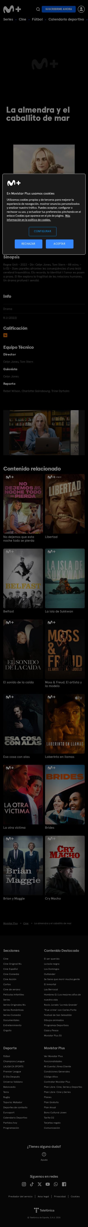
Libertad (51, 537)
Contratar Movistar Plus (57, 1081)
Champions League (14, 1061)
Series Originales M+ (14, 1004)
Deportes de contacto (15, 1107)
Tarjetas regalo (52, 1122)
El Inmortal (50, 984)
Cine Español (10, 969)
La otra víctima (14, 828)
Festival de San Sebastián (58, 1015)
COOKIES (75, 1196)
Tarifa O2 (49, 1117)
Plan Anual (50, 1107)
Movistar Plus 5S (53, 1035)
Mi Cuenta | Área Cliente (57, 1066)
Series (8, 19)
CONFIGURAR (42, 231)
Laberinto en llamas (59, 757)
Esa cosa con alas (16, 757)
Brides (49, 828)
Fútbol (37, 19)
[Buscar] (38, 9)
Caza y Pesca (51, 1030)
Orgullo (7, 1030)
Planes (47, 1097)
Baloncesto (9, 1087)
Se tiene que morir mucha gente (62, 979)
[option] (40, 432)
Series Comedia (12, 1015)
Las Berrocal (51, 989)
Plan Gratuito (51, 1102)
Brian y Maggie (14, 898)
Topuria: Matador (12, 1102)
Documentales (11, 1020)
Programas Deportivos (56, 1025)
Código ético (51, 1076)
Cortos (7, 984)
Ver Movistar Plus (53, 1056)
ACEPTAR (59, 243)
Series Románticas (13, 1010)
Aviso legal (43, 1196)
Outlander (49, 974)
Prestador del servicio (20, 1196)
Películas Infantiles (13, 994)
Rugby (6, 1097)
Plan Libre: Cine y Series (57, 1092)
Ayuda (44, 1159)
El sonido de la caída (18, 682)
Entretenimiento (12, 1025)
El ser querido (52, 958)
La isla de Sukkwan (59, 611)
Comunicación (52, 1127)
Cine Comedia (11, 974)
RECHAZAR (28, 243)
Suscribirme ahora (58, 9)
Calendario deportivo (66, 19)
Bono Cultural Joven (55, 1112)
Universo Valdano (13, 1081)
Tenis (6, 1092)
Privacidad (60, 1196)
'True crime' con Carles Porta (60, 1010)
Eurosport (8, 1112)
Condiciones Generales (57, 1071)
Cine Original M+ (12, 963)
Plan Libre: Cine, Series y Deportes (63, 1087)
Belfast (8, 611)
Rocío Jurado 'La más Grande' (60, 1004)
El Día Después (11, 1076)
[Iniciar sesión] (81, 9)
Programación (11, 1127)
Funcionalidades (53, 1061)
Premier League (12, 1071)
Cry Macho (53, 898)
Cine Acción (9, 979)
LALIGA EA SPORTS (13, 1066)
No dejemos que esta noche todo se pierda (18, 538)
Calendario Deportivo (15, 1117)
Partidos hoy (10, 1122)
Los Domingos (51, 969)
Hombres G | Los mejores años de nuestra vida (62, 997)
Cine (22, 19)
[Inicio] (12, 9)
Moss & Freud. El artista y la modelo (63, 684)
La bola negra (51, 963)
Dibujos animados (54, 1020)
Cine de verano (11, 989)
